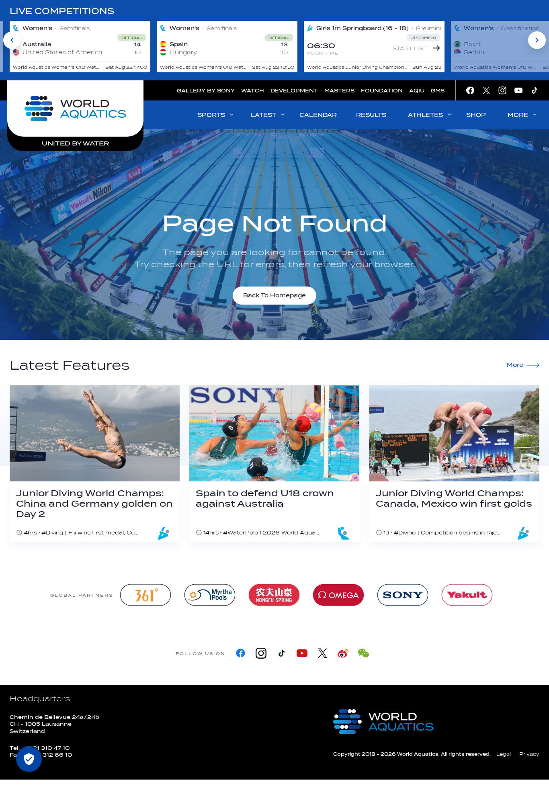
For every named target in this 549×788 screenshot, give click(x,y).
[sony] (403, 595)
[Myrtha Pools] (210, 595)
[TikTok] (281, 653)
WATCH (252, 91)
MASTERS (339, 91)
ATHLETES (425, 115)
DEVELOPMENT (294, 91)
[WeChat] (363, 653)
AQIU (416, 91)
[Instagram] (261, 653)
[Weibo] (343, 653)
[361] (145, 595)
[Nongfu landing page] (274, 595)
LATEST (263, 115)
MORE (518, 115)
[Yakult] (467, 595)
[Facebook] (240, 653)
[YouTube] (302, 653)
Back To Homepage (274, 296)
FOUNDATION (382, 91)
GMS (438, 91)
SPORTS (211, 115)
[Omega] (338, 595)
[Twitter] (322, 653)
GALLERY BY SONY (206, 91)
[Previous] (12, 40)
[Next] (537, 40)
